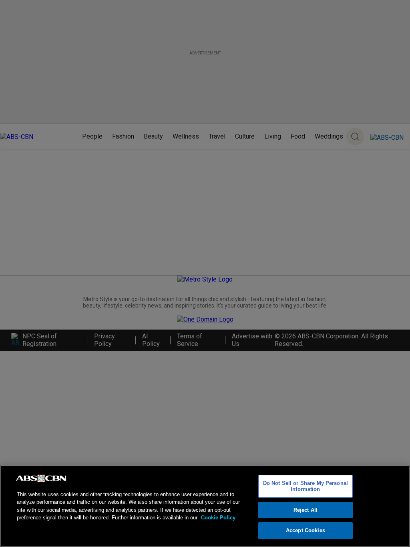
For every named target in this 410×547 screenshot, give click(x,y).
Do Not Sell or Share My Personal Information (305, 486)
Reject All (305, 510)
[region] (205, 506)
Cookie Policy (218, 518)
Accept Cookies (305, 530)
